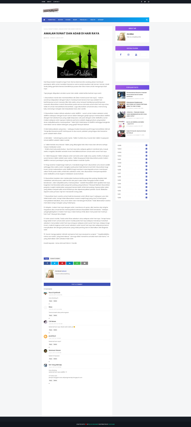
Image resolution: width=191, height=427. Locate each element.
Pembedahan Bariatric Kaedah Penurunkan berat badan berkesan (137, 94)
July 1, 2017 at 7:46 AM (55, 338)
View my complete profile (134, 37)
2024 (132, 149)
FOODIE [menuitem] (68, 20)
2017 (132, 173)
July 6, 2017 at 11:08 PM (55, 367)
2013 (132, 187)
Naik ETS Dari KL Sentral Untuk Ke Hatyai (136, 132)
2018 (132, 170)
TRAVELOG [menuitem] (83, 20)
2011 (132, 194)
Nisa (50, 307)
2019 (132, 166)
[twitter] (145, 1)
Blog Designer (93, 424)
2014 (132, 184)
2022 (132, 156)
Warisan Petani (55, 350)
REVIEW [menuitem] (60, 20)
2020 (132, 163)
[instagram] (148, 1)
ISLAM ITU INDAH (53, 29)
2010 (132, 198)
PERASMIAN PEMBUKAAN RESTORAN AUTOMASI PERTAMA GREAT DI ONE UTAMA (137, 104)
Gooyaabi (111, 424)
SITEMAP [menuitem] (100, 20)
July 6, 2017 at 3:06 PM (55, 352)
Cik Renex (52, 321)
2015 (132, 180)
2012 (132, 191)
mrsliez (47, 38)
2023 (132, 152)
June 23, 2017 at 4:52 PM (55, 295)
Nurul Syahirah (54, 292)
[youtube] (136, 55)
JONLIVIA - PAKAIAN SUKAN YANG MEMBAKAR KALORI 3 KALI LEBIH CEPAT (137, 114)
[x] (144, 55)
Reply (50, 301)
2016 (132, 177)
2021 (132, 159)
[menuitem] (44, 19)
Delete (55, 301)
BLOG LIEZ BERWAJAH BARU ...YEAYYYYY (135, 123)
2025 (132, 145)
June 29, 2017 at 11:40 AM (55, 324)
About (49, 1)
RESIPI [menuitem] (75, 20)
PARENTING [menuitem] (51, 20)
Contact (56, 1)
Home (43, 1)
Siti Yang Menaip (55, 365)
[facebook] (141, 1)
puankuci (52, 336)
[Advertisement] (113, 10)
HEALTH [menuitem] (92, 20)
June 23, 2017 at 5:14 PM (55, 309)
